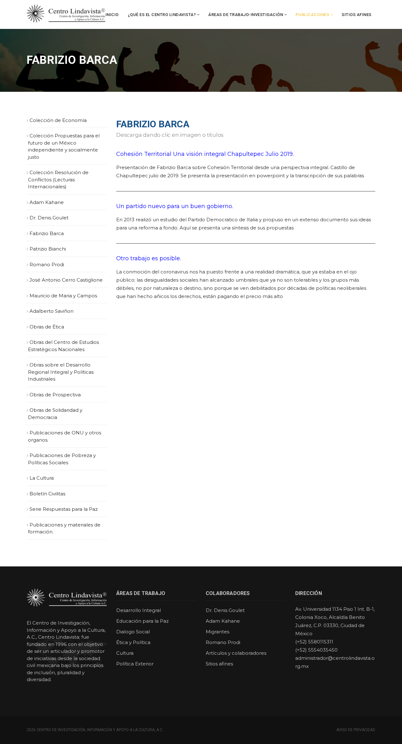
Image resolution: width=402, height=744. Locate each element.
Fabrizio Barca (47, 233)
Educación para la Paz (142, 621)
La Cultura (42, 478)
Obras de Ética (47, 327)
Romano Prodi (47, 264)
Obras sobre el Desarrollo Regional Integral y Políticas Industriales (61, 372)
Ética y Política (133, 642)
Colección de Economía (58, 120)
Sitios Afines (357, 14)
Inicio (112, 14)
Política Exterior (135, 664)
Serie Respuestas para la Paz (64, 509)
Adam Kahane (47, 202)
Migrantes (217, 632)
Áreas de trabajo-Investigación (245, 14)
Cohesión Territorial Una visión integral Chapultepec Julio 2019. (205, 154)
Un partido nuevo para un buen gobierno (174, 206)
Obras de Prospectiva (55, 395)
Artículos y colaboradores (236, 653)
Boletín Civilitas (47, 494)
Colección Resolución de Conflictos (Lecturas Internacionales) (58, 179)
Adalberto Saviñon (51, 311)
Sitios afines (219, 664)
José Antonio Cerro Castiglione (66, 280)
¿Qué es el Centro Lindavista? (162, 14)
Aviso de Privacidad (355, 730)
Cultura (124, 653)
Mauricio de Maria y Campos (63, 296)
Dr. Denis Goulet (49, 218)
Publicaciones (312, 14)
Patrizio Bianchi (48, 249)
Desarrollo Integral (138, 610)
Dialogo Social (133, 632)
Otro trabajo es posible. (148, 258)
